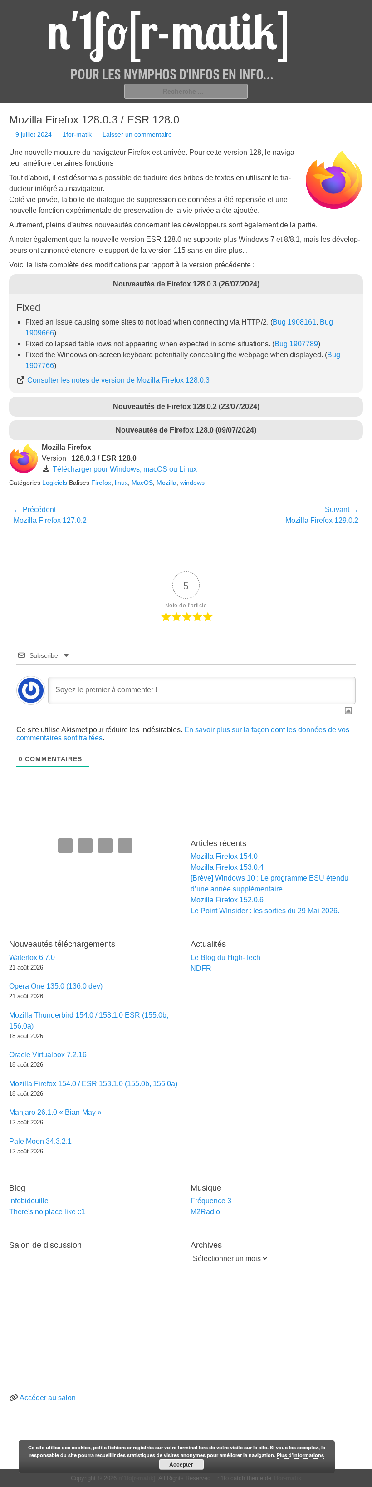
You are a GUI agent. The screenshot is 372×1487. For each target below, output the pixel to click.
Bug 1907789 (296, 344)
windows (192, 482)
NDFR (201, 968)
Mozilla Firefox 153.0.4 (227, 867)
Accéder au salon (48, 1398)
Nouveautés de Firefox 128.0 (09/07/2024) (186, 430)
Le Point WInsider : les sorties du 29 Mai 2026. (265, 911)
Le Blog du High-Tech (225, 957)
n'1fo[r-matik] (136, 1478)
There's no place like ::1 (47, 1212)
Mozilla (166, 482)
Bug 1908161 (294, 322)
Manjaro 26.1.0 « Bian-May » (55, 1112)
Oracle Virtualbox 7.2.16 (48, 1055)
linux (121, 482)
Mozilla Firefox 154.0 (224, 856)
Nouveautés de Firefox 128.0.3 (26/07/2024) (186, 284)
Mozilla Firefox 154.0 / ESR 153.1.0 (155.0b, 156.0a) (93, 1084)
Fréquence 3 (211, 1201)
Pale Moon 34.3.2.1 (40, 1141)
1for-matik (77, 134)
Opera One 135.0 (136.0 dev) (56, 986)
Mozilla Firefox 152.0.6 (227, 900)
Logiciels (54, 482)
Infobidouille (29, 1201)
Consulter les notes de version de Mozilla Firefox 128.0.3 (118, 380)
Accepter (181, 1464)
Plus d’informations (300, 1455)
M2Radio (205, 1212)
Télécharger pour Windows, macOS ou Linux (125, 469)
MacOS (142, 482)
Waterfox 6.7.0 (32, 957)
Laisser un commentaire (137, 134)
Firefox (101, 482)
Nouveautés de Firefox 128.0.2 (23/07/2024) (186, 406)
